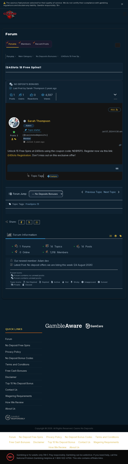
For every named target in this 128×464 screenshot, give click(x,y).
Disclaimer (10, 377)
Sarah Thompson (35, 88)
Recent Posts (42, 44)
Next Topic (110, 192)
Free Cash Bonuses (16, 370)
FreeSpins (53, 176)
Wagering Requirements (18, 396)
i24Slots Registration (19, 155)
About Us (10, 408)
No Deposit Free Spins (17, 345)
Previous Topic (93, 192)
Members (26, 44)
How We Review (14, 402)
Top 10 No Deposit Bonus (19, 383)
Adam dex (43, 260)
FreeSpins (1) (32, 204)
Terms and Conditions (17, 364)
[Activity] (15, 139)
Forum (8, 339)
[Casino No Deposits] (10, 17)
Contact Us (11, 389)
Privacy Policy (13, 351)
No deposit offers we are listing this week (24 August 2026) (60, 264)
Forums (12, 44)
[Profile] (12, 139)
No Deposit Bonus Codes (19, 358)
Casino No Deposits (83, 428)
